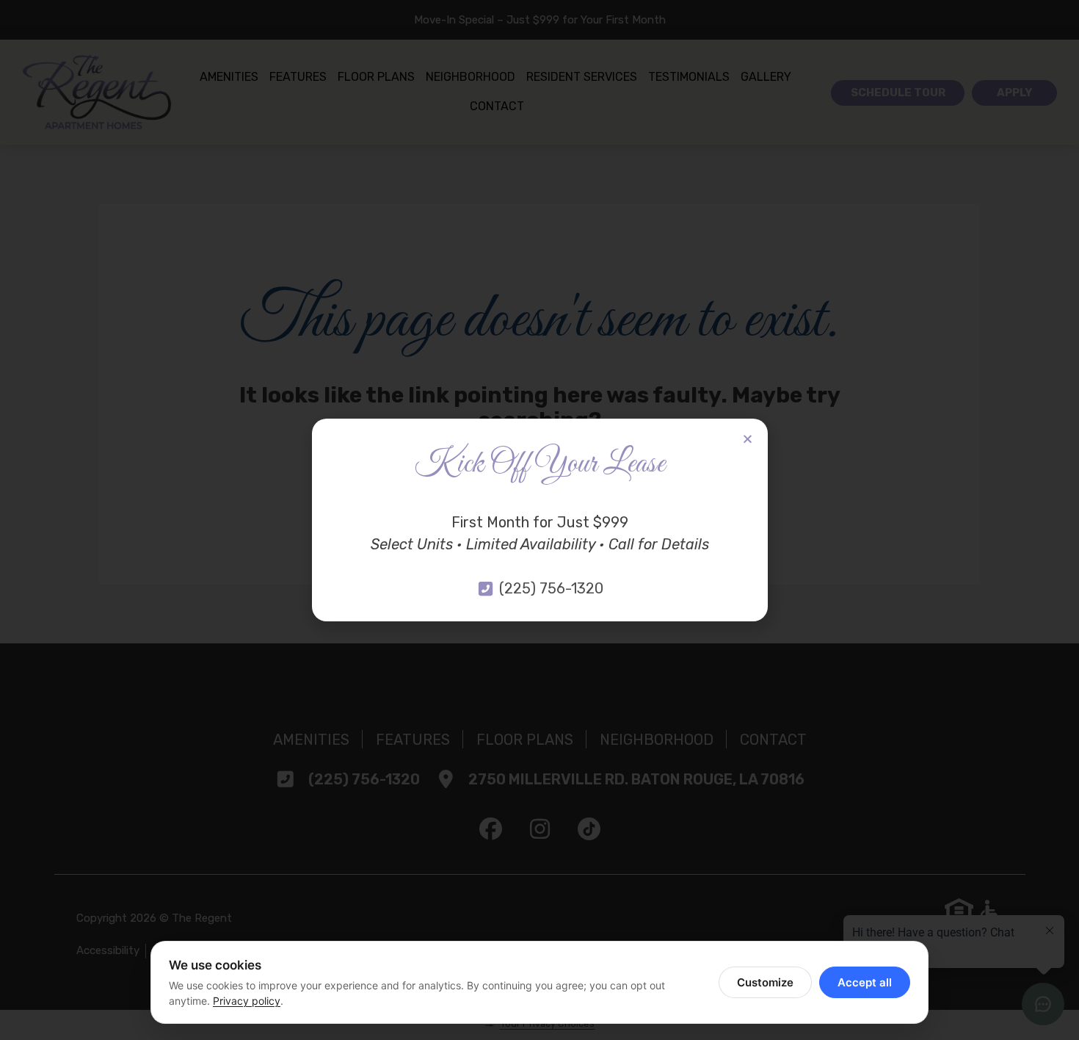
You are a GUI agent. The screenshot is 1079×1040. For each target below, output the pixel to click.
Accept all (865, 982)
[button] (747, 438)
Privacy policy (246, 1000)
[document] (539, 520)
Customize (765, 982)
